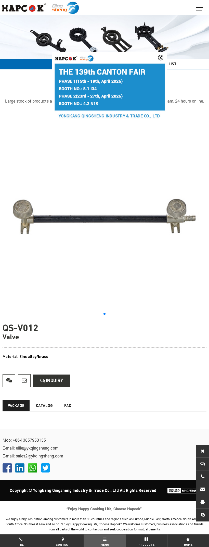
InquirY (54, 381)
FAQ (67, 406)
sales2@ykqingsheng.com (39, 455)
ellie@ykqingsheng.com (37, 448)
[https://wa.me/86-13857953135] (32, 468)
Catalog (44, 406)
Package (16, 406)
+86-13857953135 (29, 440)
